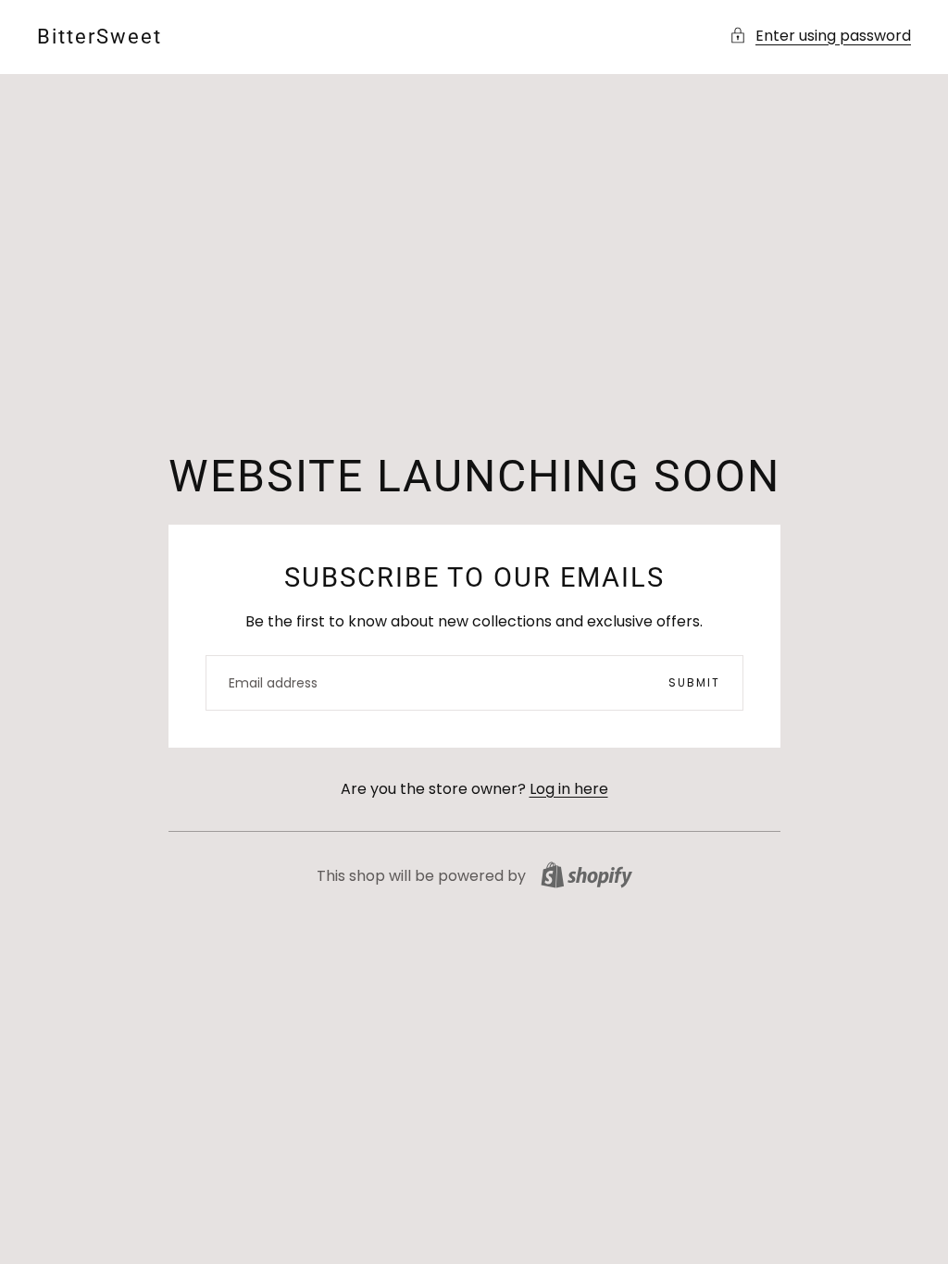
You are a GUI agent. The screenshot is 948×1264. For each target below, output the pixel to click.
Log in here (569, 788)
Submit (694, 682)
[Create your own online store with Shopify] (586, 874)
